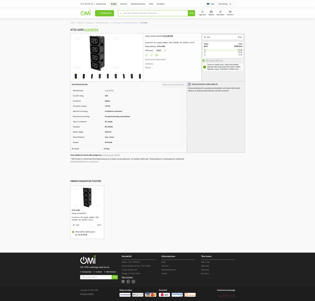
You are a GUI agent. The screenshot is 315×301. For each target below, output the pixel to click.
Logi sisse (202, 15)
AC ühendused (115, 23)
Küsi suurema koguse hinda (155, 59)
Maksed (148, 67)
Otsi (191, 13)
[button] (210, 4)
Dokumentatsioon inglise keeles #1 (205, 84)
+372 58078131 (134, 262)
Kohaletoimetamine (138, 4)
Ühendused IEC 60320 (130, 23)
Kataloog (105, 13)
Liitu (114, 277)
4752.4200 (76, 210)
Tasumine (123, 4)
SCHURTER (91, 30)
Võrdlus (211, 15)
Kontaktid (160, 4)
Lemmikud (220, 15)
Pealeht (72, 23)
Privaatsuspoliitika (87, 294)
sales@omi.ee (101, 4)
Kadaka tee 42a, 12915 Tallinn (139, 266)
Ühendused (89, 23)
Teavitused (205, 270)
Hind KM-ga (223, 4)
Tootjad (113, 4)
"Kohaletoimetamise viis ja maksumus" (84, 162)
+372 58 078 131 (86, 4)
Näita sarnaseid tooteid (173, 85)
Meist (151, 4)
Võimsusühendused (102, 23)
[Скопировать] (165, 50)
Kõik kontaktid (127, 277)
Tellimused (205, 266)
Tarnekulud (149, 64)
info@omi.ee (132, 270)
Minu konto (205, 262)
